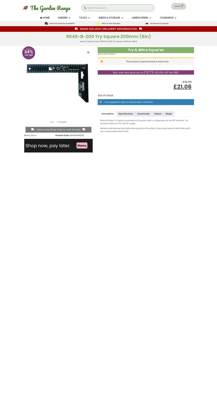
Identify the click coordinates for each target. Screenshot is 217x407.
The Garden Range (50, 8)
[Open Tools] (89, 18)
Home (83, 41)
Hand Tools (93, 41)
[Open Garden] (69, 18)
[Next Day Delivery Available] (46, 23)
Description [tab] (108, 113)
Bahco (34, 135)
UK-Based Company (159, 23)
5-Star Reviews (110, 23)
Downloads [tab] (143, 113)
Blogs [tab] (169, 113)
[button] (88, 52)
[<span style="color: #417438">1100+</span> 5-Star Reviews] (98, 23)
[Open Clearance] (175, 18)
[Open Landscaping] (150, 18)
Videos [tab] (157, 113)
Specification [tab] (125, 113)
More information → (107, 54)
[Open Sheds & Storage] (122, 18)
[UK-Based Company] (147, 23)
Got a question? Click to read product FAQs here (129, 102)
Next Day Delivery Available (62, 23)
